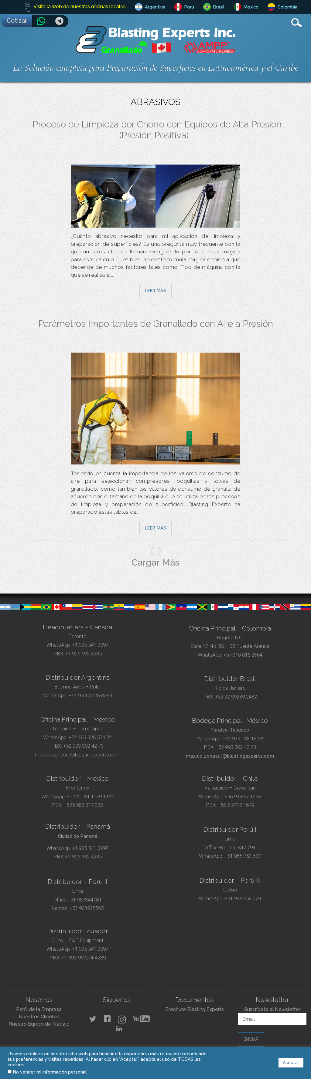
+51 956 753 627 (242, 856)
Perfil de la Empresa (39, 1009)
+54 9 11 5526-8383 (90, 695)
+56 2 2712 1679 (236, 805)
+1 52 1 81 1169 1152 (90, 796)
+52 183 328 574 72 (90, 737)
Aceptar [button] (291, 1062)
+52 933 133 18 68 (243, 739)
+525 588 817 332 (83, 805)
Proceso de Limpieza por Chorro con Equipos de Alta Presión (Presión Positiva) (157, 129)
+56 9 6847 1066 (242, 796)
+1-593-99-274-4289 (83, 958)
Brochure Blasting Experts (194, 1009)
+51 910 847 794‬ (237, 847)
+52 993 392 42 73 (83, 746)
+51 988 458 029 (242, 898)
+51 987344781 (84, 900)
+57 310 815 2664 (242, 655)
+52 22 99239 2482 (236, 697)
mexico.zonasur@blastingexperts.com (77, 755)
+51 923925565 (87, 908)
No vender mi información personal (50, 1071)
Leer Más (155, 290)
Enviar (251, 1039)
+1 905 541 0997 (89, 645)
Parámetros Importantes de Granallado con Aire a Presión (155, 323)
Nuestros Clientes (39, 1017)
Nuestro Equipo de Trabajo (39, 1024)
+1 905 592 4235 (83, 654)
